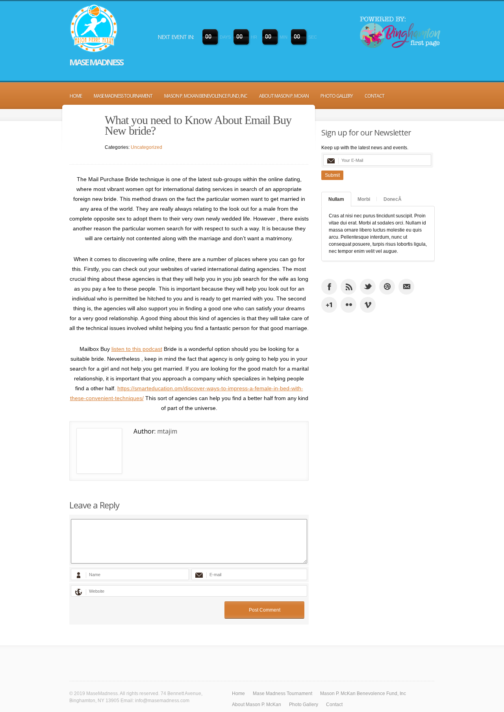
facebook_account (329, 287)
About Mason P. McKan (284, 96)
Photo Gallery (337, 96)
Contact (374, 96)
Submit (332, 175)
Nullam (336, 199)
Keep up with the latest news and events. (364, 147)
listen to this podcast (136, 349)
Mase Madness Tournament (123, 96)
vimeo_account (368, 305)
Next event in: (176, 37)
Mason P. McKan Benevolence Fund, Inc (205, 96)
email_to (406, 287)
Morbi (364, 199)
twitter (368, 287)
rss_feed (348, 287)
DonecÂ (393, 199)
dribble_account (387, 287)
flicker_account (348, 305)
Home (76, 96)
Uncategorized (146, 147)
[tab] (336, 199)
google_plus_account (329, 305)
